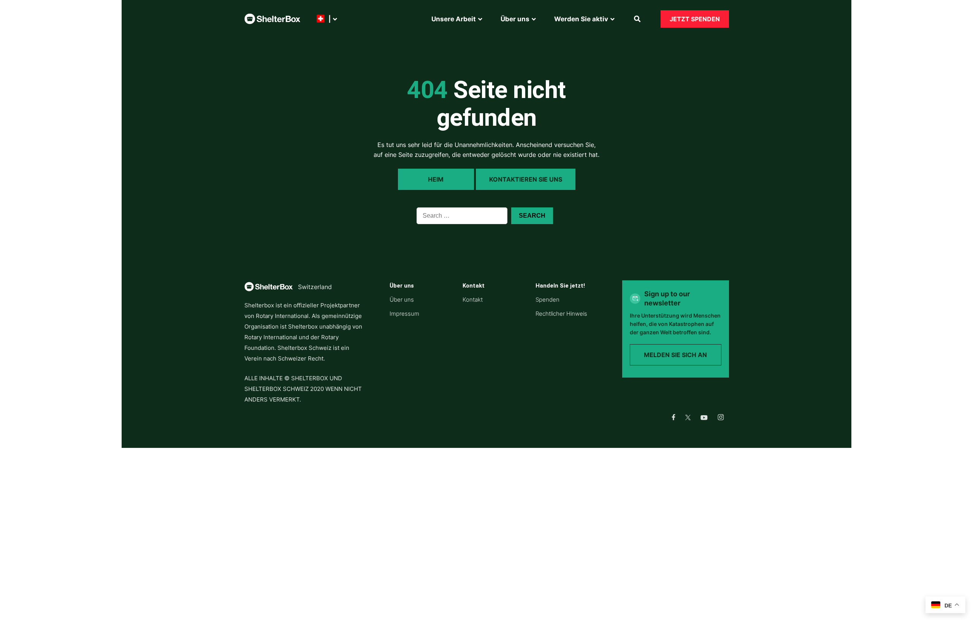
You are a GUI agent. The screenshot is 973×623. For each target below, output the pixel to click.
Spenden (547, 299)
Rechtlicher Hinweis (561, 313)
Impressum (404, 313)
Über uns (402, 299)
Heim (436, 179)
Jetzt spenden (695, 19)
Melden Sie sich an (675, 355)
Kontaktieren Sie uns (525, 179)
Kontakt (473, 299)
